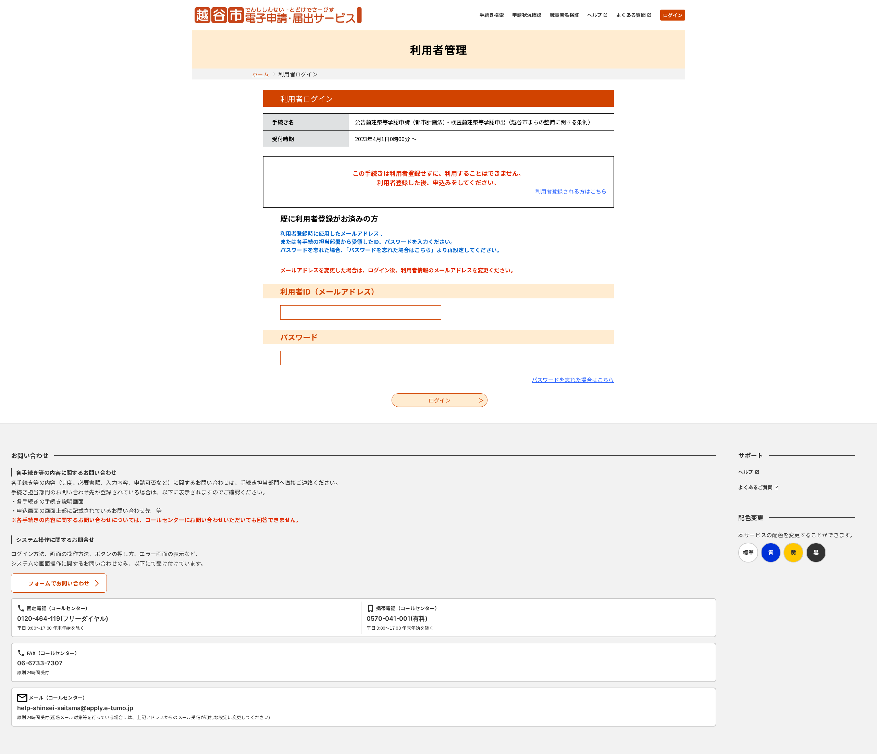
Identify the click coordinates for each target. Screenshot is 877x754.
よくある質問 (631, 14)
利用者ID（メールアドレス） (329, 291)
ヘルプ (594, 14)
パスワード (299, 336)
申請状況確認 (527, 14)
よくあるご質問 (755, 487)
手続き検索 (492, 14)
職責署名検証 (564, 14)
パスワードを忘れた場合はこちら (573, 379)
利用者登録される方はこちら (571, 191)
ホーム (260, 74)
